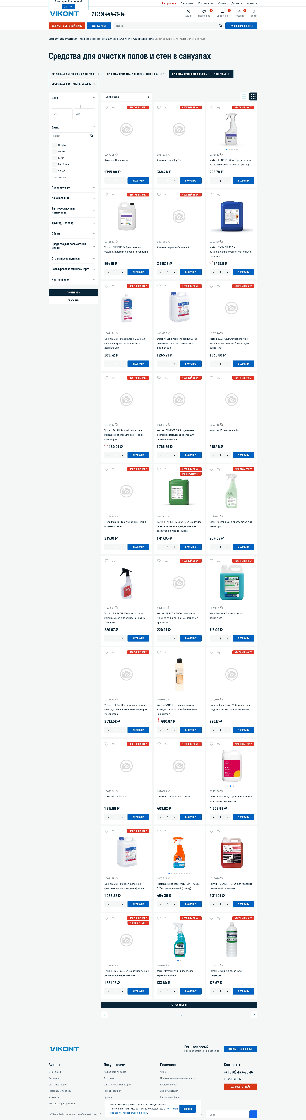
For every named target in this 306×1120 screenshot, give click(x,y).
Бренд (55, 127)
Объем (56, 233)
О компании (187, 3)
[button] (226, 149)
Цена (55, 98)
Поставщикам (206, 3)
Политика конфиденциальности (177, 1078)
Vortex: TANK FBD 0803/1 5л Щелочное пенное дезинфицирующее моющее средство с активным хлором (179, 526)
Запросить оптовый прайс (67, 25)
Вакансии (54, 1078)
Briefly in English (168, 1084)
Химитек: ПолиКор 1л (169, 160)
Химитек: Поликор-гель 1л (224, 430)
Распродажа (169, 3)
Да (65, 6)
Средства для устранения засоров (73, 83)
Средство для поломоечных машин (69, 246)
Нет (71, 6)
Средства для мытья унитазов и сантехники (135, 73)
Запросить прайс (240, 1086)
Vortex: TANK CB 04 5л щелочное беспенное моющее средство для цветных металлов (175, 435)
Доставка (236, 3)
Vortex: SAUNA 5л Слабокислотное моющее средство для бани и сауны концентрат (229, 343)
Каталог (101, 25)
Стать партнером (58, 1084)
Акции (163, 1071)
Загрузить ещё (179, 1004)
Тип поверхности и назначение (63, 210)
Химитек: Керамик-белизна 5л (173, 247)
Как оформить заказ (115, 1071)
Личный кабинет (113, 1090)
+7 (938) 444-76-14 (107, 14)
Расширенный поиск (241, 25)
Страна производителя (66, 258)
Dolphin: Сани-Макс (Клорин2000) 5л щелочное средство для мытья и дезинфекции (177, 343)
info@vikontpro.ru (232, 1078)
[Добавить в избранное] (106, 107)
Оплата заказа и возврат (117, 1084)
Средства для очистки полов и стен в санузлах (201, 73)
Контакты (252, 3)
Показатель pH (61, 187)
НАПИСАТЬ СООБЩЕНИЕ (240, 1048)
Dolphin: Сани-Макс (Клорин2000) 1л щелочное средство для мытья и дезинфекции (124, 343)
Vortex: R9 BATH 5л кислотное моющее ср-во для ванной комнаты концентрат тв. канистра (126, 709)
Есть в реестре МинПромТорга (70, 269)
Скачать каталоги (169, 1090)
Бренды (108, 1097)
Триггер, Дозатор (62, 223)
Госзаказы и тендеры (60, 1090)
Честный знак (60, 279)
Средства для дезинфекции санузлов (75, 73)
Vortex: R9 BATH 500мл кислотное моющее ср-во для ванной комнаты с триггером (124, 618)
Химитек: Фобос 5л (115, 796)
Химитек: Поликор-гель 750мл (173, 796)
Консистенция (60, 198)
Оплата (222, 3)
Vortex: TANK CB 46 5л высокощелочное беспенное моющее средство (230, 252)
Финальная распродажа (62, 1103)
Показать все (59, 177)
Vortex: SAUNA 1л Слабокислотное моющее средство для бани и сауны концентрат (124, 435)
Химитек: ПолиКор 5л (116, 160)
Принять (188, 1108)
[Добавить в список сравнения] (113, 107)
